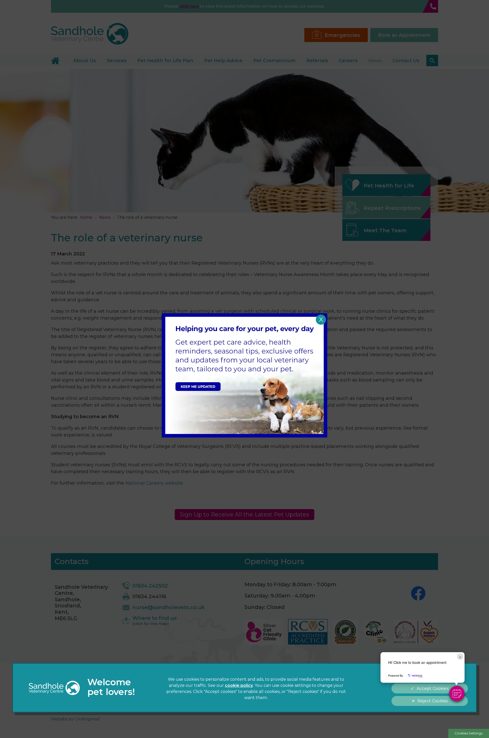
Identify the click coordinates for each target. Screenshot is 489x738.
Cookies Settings (468, 733)
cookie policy (239, 685)
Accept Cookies (432, 688)
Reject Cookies (432, 701)
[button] (457, 693)
